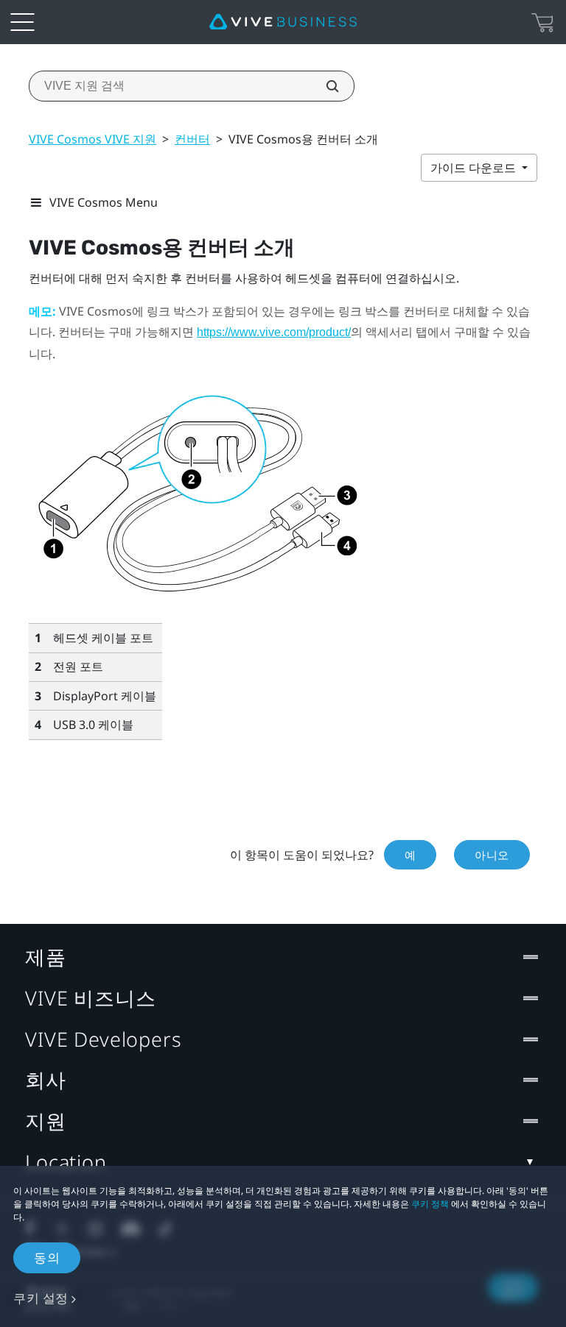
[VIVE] (283, 22)
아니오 (492, 854)
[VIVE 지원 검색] (324, 86)
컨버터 (192, 139)
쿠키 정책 (430, 1204)
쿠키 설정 (41, 1297)
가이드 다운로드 (474, 168)
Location (66, 1161)
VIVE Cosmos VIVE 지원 (92, 139)
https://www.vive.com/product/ (274, 332)
